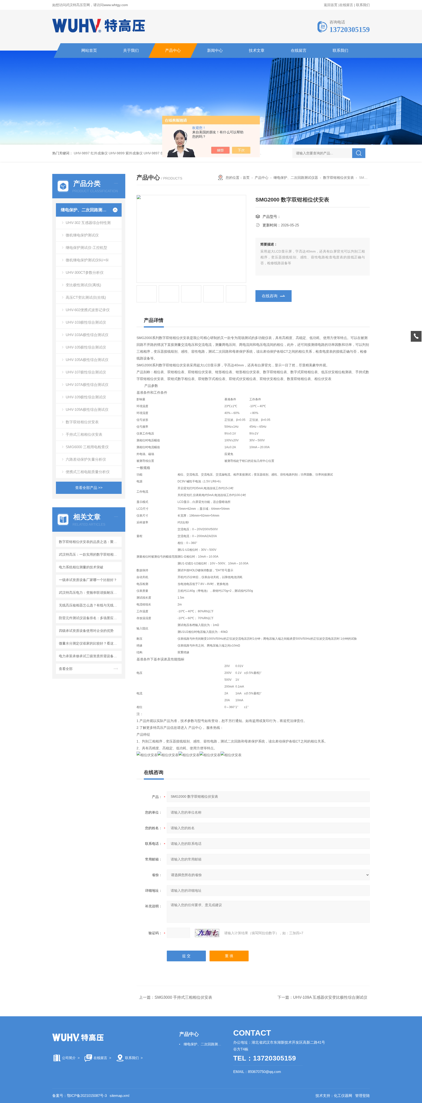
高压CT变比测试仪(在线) (86, 297)
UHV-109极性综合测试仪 (86, 397)
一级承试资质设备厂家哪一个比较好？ (88, 580)
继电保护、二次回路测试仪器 (84, 210)
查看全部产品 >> (89, 488)
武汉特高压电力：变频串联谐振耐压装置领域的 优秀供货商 (89, 592)
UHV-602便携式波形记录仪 (88, 310)
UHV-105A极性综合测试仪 (87, 360)
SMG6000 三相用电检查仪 (87, 447)
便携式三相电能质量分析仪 (88, 472)
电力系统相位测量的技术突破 (81, 567)
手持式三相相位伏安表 (84, 434)
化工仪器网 (343, 1095)
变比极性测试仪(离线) (83, 285)
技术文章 (256, 50)
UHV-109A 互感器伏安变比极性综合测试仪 (330, 997)
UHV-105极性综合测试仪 (86, 347)
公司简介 (69, 1058)
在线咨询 (269, 296)
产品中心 (173, 50)
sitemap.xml (119, 1095)
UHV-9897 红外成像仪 (91, 153)
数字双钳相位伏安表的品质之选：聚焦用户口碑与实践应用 (89, 542)
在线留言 (346, 5)
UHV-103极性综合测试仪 (86, 322)
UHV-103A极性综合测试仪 (87, 335)
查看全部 (66, 669)
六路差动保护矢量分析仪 (86, 459)
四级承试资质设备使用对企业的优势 (86, 631)
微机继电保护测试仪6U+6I (87, 260)
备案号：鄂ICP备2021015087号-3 (79, 1095)
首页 (246, 178)
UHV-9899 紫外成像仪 (126, 153)
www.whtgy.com (116, 5)
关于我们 (131, 50)
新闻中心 (215, 50)
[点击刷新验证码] (207, 933)
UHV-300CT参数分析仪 (85, 272)
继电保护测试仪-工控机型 (86, 247)
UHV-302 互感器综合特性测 (88, 223)
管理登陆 (362, 1095)
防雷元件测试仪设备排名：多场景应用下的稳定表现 (89, 618)
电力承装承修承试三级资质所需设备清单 (89, 656)
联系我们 (363, 5)
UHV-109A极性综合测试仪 (87, 409)
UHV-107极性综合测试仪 (86, 372)
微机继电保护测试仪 (82, 235)
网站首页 (89, 50)
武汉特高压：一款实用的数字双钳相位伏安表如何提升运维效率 (89, 554)
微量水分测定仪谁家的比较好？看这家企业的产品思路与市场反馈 (89, 643)
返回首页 (331, 5)
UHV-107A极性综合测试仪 (87, 384)
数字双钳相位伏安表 (82, 422)
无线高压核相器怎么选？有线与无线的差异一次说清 (89, 605)
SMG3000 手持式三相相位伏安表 (183, 997)
